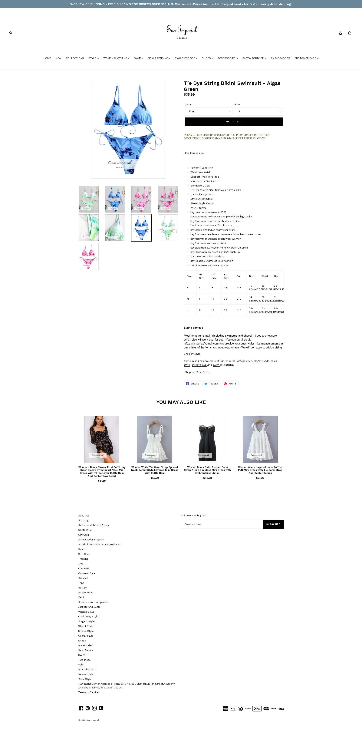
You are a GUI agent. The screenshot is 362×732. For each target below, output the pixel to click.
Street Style (85, 626)
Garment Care (86, 573)
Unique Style (86, 631)
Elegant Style (86, 621)
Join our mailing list (193, 515)
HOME (47, 58)
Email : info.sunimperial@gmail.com (99, 544)
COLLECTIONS (75, 58)
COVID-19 (83, 568)
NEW (58, 58)
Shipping (83, 520)
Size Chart (84, 554)
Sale (81, 664)
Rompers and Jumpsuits (93, 602)
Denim (82, 597)
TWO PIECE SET (185, 58)
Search (82, 549)
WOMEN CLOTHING (115, 58)
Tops (81, 583)
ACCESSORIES (227, 58)
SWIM (138, 58)
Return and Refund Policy (93, 525)
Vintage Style (86, 611)
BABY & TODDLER (253, 58)
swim (216, 364)
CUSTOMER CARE (306, 58)
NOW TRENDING (158, 58)
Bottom (82, 587)
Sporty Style (86, 635)
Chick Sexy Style (88, 616)
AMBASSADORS (280, 58)
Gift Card (83, 534)
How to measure (194, 153)
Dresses (83, 578)
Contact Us (85, 530)
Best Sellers (203, 372)
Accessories (85, 645)
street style (199, 364)
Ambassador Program (91, 539)
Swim (81, 655)
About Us (83, 515)
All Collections (87, 669)
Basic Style (85, 679)
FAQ (80, 563)
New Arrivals (85, 674)
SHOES (207, 58)
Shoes (82, 640)
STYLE (92, 58)
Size (237, 104)
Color (188, 104)
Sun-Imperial (93, 720)
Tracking (83, 558)
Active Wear (85, 592)
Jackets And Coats (89, 606)
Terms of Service (88, 692)
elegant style (261, 361)
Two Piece (84, 659)
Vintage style (244, 361)
